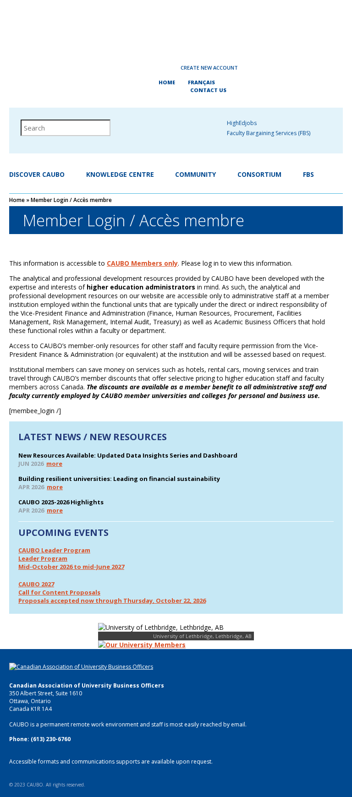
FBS (308, 174)
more (54, 463)
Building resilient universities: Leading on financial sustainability (119, 479)
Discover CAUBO (37, 174)
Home (167, 82)
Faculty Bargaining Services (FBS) (268, 133)
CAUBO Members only (142, 263)
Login (146, 68)
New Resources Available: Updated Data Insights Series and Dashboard (127, 455)
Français (201, 82)
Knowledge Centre (120, 174)
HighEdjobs (242, 123)
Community (195, 174)
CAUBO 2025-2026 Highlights (61, 502)
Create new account (209, 67)
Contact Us (208, 90)
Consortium (259, 174)
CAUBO (176, 27)
